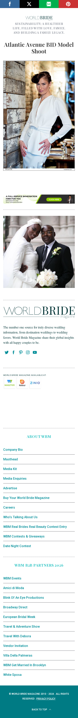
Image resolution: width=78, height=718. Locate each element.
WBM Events (12, 578)
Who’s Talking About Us (20, 517)
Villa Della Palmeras (17, 655)
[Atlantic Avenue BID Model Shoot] (39, 169)
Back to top (40, 709)
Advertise (10, 488)
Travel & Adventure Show (21, 626)
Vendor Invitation (15, 646)
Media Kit (10, 469)
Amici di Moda (13, 588)
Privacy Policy (45, 698)
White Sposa (12, 675)
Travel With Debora (17, 636)
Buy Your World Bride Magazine (26, 498)
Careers (9, 507)
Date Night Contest (17, 546)
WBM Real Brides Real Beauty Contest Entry (35, 527)
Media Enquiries (15, 478)
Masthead (10, 459)
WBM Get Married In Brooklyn (24, 665)
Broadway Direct (15, 607)
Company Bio (13, 450)
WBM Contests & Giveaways (24, 536)
